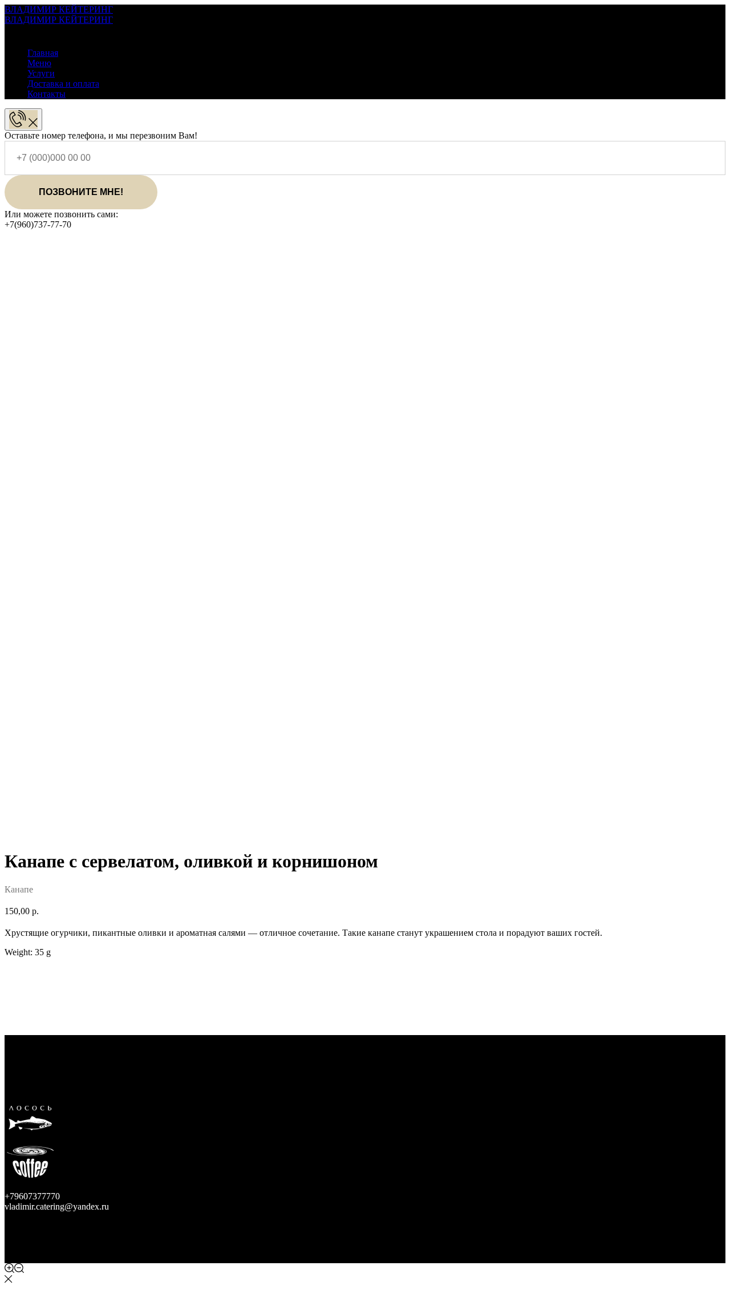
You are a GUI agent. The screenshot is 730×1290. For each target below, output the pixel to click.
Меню (39, 63)
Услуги (41, 73)
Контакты (46, 94)
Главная (42, 53)
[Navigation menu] (13, 30)
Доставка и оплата (63, 83)
